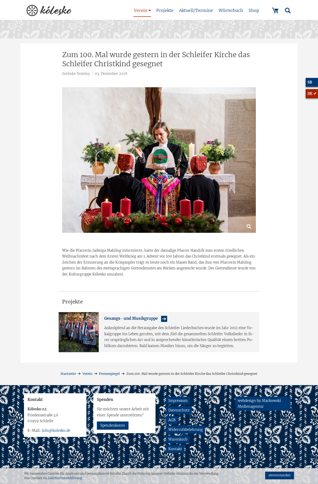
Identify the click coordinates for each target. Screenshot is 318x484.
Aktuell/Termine (196, 10)
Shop (254, 10)
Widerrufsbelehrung (185, 429)
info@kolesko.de (56, 430)
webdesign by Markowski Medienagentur (259, 403)
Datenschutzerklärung (65, 478)
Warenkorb (177, 439)
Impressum (178, 400)
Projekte (164, 10)
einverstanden (280, 475)
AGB (172, 420)
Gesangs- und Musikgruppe (131, 318)
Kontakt (175, 449)
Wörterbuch (231, 10)
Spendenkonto (112, 425)
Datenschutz (178, 410)
